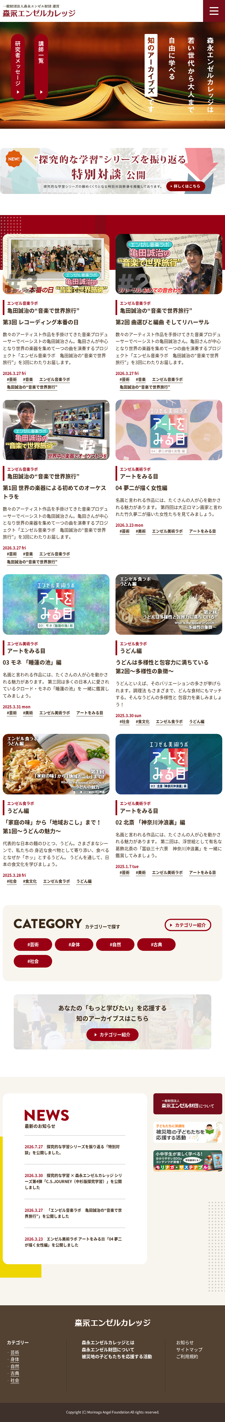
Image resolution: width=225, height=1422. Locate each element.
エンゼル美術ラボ (167, 531)
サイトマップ (189, 1349)
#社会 (125, 721)
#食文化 (143, 721)
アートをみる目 (202, 531)
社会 (33, 961)
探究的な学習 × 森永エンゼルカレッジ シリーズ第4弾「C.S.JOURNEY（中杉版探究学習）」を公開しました (73, 1181)
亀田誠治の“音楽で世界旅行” (32, 387)
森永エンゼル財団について (108, 1349)
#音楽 (28, 379)
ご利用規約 (187, 1356)
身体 (74, 944)
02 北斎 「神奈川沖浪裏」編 (150, 822)
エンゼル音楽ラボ (54, 379)
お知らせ (185, 1342)
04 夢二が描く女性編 (141, 488)
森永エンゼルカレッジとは (108, 1342)
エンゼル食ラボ (169, 721)
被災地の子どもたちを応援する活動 (117, 1356)
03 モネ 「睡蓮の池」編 (32, 662)
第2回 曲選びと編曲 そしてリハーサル (162, 322)
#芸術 (12, 379)
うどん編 (196, 721)
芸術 (33, 944)
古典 (156, 944)
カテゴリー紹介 (190, 925)
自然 (115, 944)
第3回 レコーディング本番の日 (41, 322)
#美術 (141, 531)
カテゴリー (18, 1342)
